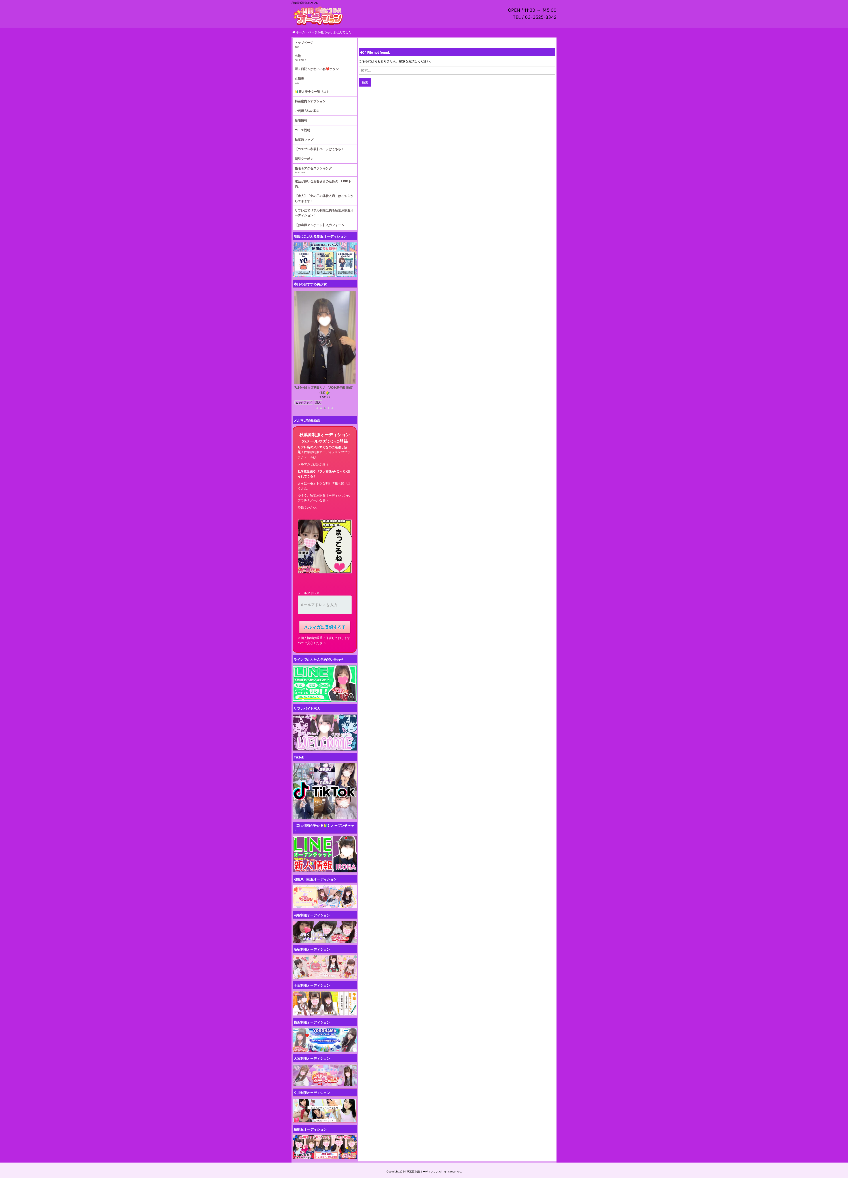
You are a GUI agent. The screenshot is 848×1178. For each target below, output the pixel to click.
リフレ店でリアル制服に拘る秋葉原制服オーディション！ (324, 212)
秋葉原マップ (304, 139)
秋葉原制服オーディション (422, 1171)
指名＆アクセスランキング (313, 168)
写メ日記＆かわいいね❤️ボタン (317, 69)
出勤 (298, 56)
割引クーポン (304, 159)
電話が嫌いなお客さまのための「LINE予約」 (323, 183)
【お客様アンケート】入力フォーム (319, 225)
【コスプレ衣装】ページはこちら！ (319, 149)
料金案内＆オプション (310, 101)
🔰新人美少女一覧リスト (312, 91)
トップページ (304, 42)
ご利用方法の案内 (307, 111)
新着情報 (301, 120)
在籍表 (299, 78)
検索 (365, 82)
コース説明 (302, 130)
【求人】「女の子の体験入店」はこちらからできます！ (324, 198)
